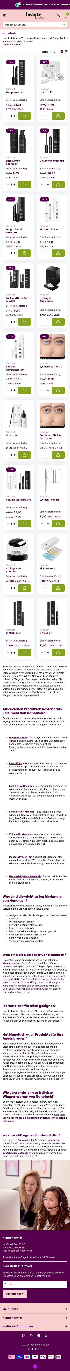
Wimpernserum (15, 92)
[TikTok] (46, 1335)
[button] (14, 115)
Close (35, 1309)
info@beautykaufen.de (15, 1153)
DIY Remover (13, 633)
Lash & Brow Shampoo (13, 162)
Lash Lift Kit (46, 92)
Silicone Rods (48, 568)
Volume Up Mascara (52, 160)
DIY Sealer (46, 633)
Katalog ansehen (4, 15)
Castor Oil (12, 435)
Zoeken (63, 24)
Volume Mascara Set (18, 499)
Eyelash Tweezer (49, 499)
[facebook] (38, 1335)
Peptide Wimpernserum (15, 368)
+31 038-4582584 (17, 1247)
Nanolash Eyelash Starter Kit (25, 876)
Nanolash (10, 89)
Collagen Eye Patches (13, 570)
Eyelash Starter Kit (51, 366)
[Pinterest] (31, 1335)
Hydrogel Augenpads (47, 300)
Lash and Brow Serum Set (17, 300)
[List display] (66, 52)
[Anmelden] (58, 15)
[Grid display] (62, 52)
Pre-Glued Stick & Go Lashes (50, 437)
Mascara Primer (49, 229)
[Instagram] (23, 1335)
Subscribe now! (15, 1293)
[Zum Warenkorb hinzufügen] (24, 115)
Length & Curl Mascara (14, 231)
